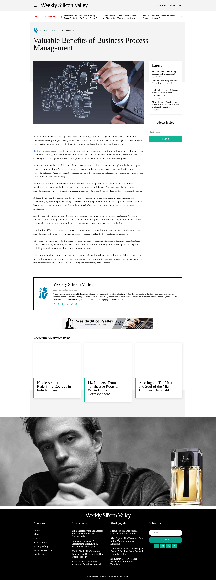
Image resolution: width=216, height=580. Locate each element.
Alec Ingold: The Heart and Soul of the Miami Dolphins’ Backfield (156, 386)
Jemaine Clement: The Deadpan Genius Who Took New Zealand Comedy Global (126, 551)
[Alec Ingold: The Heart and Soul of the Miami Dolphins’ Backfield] (158, 360)
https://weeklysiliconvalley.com (65, 290)
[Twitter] (67, 304)
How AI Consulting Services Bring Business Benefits (165, 82)
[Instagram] (59, 304)
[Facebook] (54, 304)
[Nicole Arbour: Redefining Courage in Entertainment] (57, 360)
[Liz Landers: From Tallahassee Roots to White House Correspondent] (108, 360)
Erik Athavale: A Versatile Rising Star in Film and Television (123, 561)
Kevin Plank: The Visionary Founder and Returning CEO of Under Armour (119, 17)
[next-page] (181, 17)
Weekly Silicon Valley (48, 30)
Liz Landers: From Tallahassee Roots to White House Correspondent (166, 92)
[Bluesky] (72, 304)
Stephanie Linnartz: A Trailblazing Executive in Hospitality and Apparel (80, 17)
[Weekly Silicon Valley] (36, 30)
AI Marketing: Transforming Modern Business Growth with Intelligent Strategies (166, 104)
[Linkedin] (63, 304)
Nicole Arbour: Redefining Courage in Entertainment (164, 72)
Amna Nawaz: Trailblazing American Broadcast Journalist (159, 17)
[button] (162, 5)
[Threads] (76, 304)
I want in (165, 139)
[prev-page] (61, 17)
